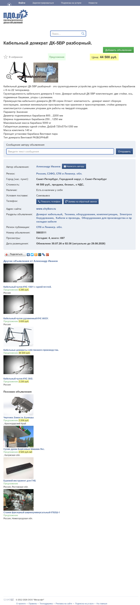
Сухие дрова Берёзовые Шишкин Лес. (24, 449)
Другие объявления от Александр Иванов (30, 261)
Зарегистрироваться (43, 3)
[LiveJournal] (44, 253)
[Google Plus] (47, 253)
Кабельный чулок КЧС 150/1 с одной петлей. (27, 286)
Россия (41, 173)
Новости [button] (93, 3)
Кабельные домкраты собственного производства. (31, 350)
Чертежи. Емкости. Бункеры (18, 417)
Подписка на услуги (84, 603)
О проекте (21, 603)
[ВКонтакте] (28, 253)
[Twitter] (32, 253)
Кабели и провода (67, 218)
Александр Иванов (48, 166)
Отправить (124, 151)
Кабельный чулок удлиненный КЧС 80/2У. (25, 318)
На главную (101, 603)
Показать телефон (50, 201)
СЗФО (51, 173)
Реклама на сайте (64, 603)
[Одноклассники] (36, 253)
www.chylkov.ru (46, 208)
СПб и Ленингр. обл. (69, 173)
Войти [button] (22, 3)
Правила (33, 603)
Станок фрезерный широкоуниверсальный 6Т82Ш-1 (31, 512)
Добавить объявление (118, 50)
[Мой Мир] (40, 253)
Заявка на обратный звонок (82, 201)
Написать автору (75, 166)
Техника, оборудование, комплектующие (91, 214)
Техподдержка (46, 603)
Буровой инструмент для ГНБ (19, 480)
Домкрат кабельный (49, 214)
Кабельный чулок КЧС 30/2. (18, 378)
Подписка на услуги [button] (71, 3)
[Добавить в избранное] (5, 58)
